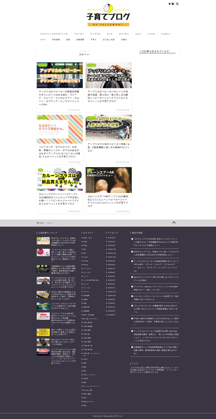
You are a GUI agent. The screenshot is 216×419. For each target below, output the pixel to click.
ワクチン (86, 291)
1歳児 (85, 241)
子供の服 (86, 334)
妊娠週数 (80, 39)
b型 (84, 253)
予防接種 (56, 39)
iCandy (151, 34)
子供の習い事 (87, 345)
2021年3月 (111, 245)
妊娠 (68, 39)
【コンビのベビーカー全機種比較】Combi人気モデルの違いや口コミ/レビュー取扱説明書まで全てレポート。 (156, 309)
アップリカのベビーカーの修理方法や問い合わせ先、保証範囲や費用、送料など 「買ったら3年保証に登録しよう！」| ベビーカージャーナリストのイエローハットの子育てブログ (156, 336)
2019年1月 (111, 288)
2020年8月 (111, 264)
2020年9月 (111, 261)
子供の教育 (87, 330)
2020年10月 (112, 257)
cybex (138, 34)
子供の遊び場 (87, 349)
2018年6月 (111, 311)
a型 (84, 249)
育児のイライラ (88, 401)
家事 (84, 363)
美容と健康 (87, 394)
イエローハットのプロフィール (54, 34)
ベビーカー (79, 34)
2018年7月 (111, 307)
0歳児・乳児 (87, 238)
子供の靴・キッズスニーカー (91, 354)
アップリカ (95, 34)
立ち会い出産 (109, 39)
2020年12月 (112, 249)
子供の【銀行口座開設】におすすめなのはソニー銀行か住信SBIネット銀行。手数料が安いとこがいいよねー (156, 322)
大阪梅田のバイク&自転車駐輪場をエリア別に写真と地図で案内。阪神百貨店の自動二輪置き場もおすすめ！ (156, 350)
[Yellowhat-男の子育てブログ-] (108, 26)
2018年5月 (111, 315)
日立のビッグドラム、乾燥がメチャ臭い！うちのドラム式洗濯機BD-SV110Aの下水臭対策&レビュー (156, 253)
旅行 (84, 371)
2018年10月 (112, 295)
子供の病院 (87, 341)
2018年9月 (111, 299)
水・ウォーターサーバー (91, 386)
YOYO (43, 39)
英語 (84, 405)
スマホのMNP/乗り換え (91, 280)
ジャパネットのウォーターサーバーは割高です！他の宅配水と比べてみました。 (156, 297)
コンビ (110, 34)
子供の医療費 (87, 326)
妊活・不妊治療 (88, 315)
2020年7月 (111, 268)
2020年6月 (111, 272)
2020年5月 (111, 276)
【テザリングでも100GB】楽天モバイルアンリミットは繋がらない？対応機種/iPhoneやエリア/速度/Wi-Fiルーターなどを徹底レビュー (156, 242)
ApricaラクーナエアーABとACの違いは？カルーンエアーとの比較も (156, 278)
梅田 (84, 382)
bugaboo (166, 34)
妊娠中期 (86, 307)
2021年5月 (111, 241)
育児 (84, 397)
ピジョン (86, 284)
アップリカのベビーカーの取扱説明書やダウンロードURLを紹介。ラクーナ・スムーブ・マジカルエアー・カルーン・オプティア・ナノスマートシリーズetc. (156, 266)
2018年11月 (112, 291)
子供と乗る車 (87, 322)
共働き (124, 39)
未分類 (85, 378)
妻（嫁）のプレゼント (90, 318)
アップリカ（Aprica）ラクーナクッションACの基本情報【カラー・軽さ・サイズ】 (156, 288)
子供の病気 (87, 338)
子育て (94, 39)
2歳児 (85, 245)
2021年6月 (111, 238)
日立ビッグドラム (89, 374)
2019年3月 (111, 284)
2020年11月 (112, 253)
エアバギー (124, 34)
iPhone (85, 264)
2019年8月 (111, 280)
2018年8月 (111, 303)
